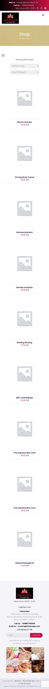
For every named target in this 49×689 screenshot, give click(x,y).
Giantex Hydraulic (24, 232)
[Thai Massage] (37, 666)
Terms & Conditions (18, 686)
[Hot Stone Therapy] (12, 666)
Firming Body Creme (24, 177)
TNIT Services (26, 684)
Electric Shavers (24, 122)
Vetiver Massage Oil (24, 563)
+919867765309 (27, 5)
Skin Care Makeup (24, 397)
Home (21, 38)
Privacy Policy (32, 686)
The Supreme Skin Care (24, 452)
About (6, 686)
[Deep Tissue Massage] (25, 653)
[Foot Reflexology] (12, 653)
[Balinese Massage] (25, 666)
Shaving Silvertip (24, 342)
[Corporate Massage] (37, 653)
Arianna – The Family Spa (24, 681)
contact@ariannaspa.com (27, 2)
